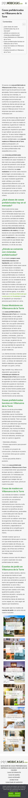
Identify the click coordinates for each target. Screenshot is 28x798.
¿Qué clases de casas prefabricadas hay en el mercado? (11, 29)
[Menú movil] (26, 3)
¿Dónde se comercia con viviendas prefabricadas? (12, 34)
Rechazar (17, 793)
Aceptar (11, 793)
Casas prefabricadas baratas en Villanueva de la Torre (14, 42)
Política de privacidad (14, 795)
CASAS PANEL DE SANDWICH (14, 782)
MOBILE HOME (14, 780)
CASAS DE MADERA (14, 775)
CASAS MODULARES (14, 777)
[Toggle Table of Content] (23, 24)
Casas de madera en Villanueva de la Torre (14, 47)
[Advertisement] (14, 69)
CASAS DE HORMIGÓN (14, 772)
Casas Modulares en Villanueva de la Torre (14, 38)
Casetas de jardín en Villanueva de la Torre (14, 51)
